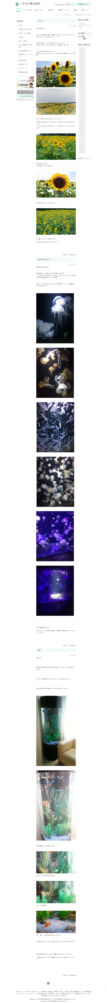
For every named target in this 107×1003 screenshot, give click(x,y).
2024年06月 (82, 48)
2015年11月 (82, 140)
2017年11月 (82, 92)
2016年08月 (82, 122)
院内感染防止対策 (23, 72)
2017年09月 (82, 96)
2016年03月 (82, 132)
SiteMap (63, 995)
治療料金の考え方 (80, 993)
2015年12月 (82, 138)
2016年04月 (82, 130)
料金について (85, 10)
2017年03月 (82, 108)
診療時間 (51, 993)
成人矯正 (49, 991)
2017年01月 (82, 112)
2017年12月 (82, 90)
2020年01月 (82, 52)
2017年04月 (82, 106)
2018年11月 (82, 74)
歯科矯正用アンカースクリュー (26, 55)
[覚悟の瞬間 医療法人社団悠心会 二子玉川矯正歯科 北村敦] (25, 83)
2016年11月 (82, 116)
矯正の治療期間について (25, 50)
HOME (18, 11)
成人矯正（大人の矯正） (25, 33)
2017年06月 (82, 102)
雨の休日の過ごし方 (44, 259)
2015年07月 (82, 144)
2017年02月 (82, 110)
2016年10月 (82, 118)
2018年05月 (82, 80)
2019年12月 (82, 54)
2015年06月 (82, 146)
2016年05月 (82, 128)
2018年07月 (82, 78)
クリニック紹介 (25, 991)
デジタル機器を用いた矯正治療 (26, 45)
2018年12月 (82, 72)
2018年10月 (82, 76)
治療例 (75, 10)
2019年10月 (82, 58)
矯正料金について (23, 64)
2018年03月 (82, 84)
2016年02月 (82, 134)
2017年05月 (82, 104)
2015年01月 (82, 150)
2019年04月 (82, 64)
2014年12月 (82, 152)
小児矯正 (43, 991)
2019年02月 (82, 68)
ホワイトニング (23, 68)
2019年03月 (82, 66)
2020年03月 (82, 50)
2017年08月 (82, 98)
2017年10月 (82, 94)
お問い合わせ (56, 995)
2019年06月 (82, 60)
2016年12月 (82, 114)
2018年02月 (82, 86)
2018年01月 (82, 88)
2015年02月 (82, 148)
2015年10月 (82, 142)
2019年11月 (82, 56)
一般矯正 (21, 37)
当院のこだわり (39, 10)
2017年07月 (82, 100)
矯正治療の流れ (23, 60)
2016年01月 (82, 136)
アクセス (57, 993)
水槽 (38, 650)
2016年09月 (82, 120)
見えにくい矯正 (23, 41)
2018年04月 (82, 82)
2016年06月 (82, 126)
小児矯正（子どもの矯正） (26, 29)
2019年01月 (82, 70)
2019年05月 (82, 62)
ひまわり (40, 21)
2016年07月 (82, 124)
